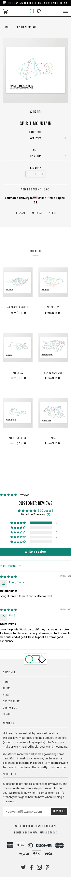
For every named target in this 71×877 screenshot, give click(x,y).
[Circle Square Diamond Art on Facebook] (31, 868)
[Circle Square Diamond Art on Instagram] (39, 868)
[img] (8, 576)
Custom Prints (12, 701)
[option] (35, 70)
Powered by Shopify (25, 832)
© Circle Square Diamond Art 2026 (35, 826)
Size (35, 150)
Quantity (35, 168)
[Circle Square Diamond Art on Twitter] (23, 868)
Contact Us (10, 707)
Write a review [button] (35, 551)
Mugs (6, 694)
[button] (9, 495)
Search (7, 714)
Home (6, 27)
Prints (7, 688)
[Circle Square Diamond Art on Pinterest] (47, 868)
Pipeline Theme (48, 832)
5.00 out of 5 (45, 510)
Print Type (35, 132)
